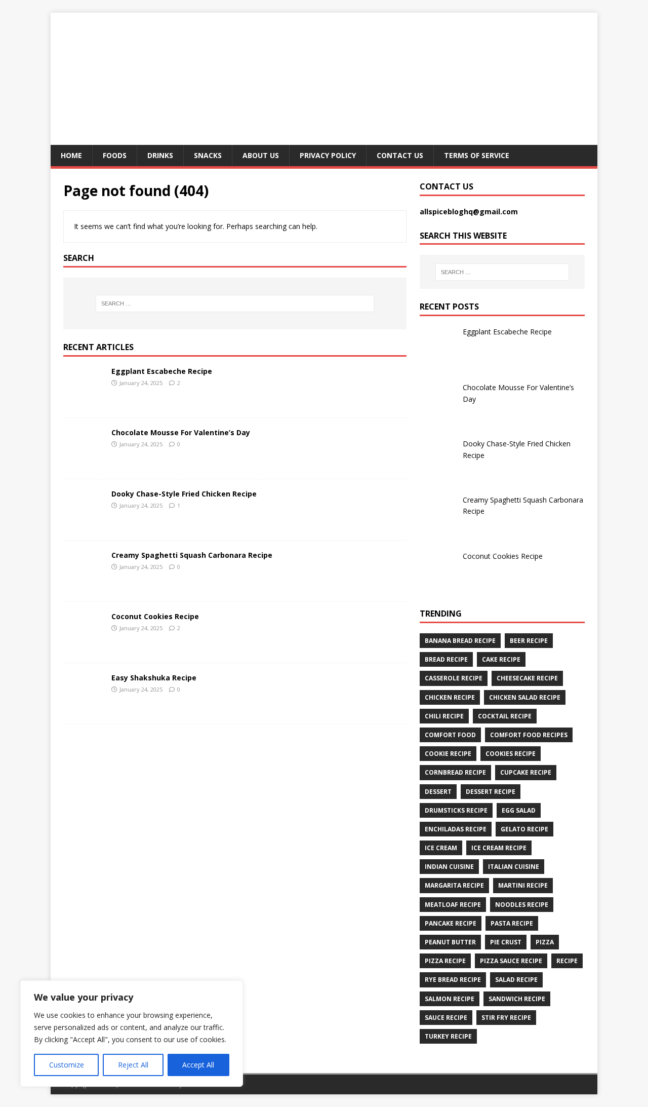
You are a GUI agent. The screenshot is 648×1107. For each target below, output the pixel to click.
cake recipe (501, 659)
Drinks (160, 155)
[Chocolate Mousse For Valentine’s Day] (83, 462)
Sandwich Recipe (517, 999)
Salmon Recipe (449, 999)
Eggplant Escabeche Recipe (161, 371)
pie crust (505, 942)
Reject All (133, 1065)
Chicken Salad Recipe (524, 697)
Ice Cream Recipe (498, 848)
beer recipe (529, 640)
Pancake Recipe (450, 923)
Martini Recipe (523, 885)
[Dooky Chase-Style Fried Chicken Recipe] (83, 523)
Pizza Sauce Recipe (511, 961)
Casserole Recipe (453, 678)
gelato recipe (524, 829)
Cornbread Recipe (455, 772)
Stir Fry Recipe (506, 1017)
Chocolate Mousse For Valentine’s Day (180, 432)
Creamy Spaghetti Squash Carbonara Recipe (191, 555)
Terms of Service (476, 155)
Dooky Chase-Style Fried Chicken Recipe (184, 494)
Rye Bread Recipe (453, 979)
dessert (438, 791)
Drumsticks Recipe (456, 810)
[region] (131, 1033)
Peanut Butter (450, 942)
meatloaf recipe (453, 904)
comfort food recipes (529, 735)
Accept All (198, 1065)
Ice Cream (441, 848)
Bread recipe (446, 659)
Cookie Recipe (448, 753)
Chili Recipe (444, 716)
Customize (66, 1065)
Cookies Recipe (510, 753)
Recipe (567, 961)
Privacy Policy (328, 155)
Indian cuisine (449, 866)
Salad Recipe (516, 979)
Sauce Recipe (446, 1017)
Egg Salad (519, 810)
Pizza (545, 942)
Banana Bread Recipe (460, 640)
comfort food (450, 735)
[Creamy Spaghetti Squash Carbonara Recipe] (83, 585)
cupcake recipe (525, 772)
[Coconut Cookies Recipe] (83, 646)
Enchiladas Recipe (456, 829)
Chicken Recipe (450, 697)
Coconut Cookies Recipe (155, 616)
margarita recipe (454, 885)
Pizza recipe (445, 961)
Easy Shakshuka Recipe (153, 677)
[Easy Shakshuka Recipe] (83, 707)
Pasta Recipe (512, 923)
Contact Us (400, 155)
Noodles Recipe (521, 904)
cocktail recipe (505, 716)
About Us (260, 155)
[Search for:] (234, 303)
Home (71, 155)
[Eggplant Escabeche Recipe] (83, 401)
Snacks (208, 155)
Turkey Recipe (448, 1036)
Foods (115, 155)
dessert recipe (490, 791)
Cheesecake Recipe (527, 678)
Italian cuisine (513, 866)
